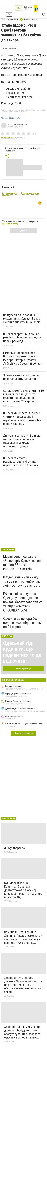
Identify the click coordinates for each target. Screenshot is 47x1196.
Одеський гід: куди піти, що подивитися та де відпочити (22, 652)
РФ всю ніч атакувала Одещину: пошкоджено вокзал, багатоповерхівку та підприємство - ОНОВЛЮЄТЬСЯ (22, 602)
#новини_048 (14, 118)
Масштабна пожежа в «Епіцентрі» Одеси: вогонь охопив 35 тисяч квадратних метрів (22, 562)
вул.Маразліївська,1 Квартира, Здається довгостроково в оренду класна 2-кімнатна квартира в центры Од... (23, 890)
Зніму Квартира (14, 848)
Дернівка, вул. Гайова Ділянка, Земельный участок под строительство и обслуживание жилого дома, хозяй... (23, 985)
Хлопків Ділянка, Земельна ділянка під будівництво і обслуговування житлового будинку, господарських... (22, 1032)
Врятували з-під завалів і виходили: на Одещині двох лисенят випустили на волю (21, 318)
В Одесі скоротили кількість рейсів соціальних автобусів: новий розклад (22, 337)
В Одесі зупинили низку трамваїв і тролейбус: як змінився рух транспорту (21, 581)
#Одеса (4, 118)
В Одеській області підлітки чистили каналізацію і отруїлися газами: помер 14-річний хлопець (22, 418)
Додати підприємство (23, 733)
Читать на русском (9, 49)
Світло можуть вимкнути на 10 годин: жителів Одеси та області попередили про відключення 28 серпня (23, 396)
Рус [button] (9, 14)
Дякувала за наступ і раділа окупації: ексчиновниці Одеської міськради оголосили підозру (21, 441)
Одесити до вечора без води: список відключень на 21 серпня (22, 622)
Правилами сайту (10, 223)
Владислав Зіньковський (17, 124)
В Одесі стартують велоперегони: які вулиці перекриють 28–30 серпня (20, 461)
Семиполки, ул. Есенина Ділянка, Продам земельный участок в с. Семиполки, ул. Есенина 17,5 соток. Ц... (23, 937)
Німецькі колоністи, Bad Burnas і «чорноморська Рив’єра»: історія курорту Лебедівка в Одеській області (22, 358)
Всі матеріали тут (23, 668)
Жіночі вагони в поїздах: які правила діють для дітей (22, 377)
